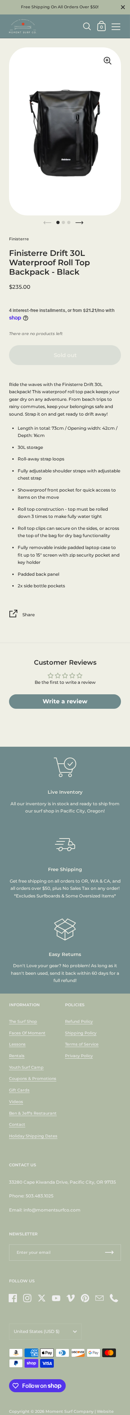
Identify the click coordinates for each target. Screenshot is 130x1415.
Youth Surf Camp (26, 1067)
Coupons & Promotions (32, 1078)
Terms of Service (82, 1044)
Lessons (17, 1044)
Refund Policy (79, 1021)
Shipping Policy (80, 1032)
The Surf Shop (23, 1021)
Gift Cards (19, 1090)
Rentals (17, 1055)
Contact (17, 1124)
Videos (16, 1101)
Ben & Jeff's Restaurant (33, 1113)
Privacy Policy (79, 1055)
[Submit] (109, 1252)
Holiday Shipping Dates (33, 1136)
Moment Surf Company (70, 1411)
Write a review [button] (65, 701)
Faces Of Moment (27, 1032)
